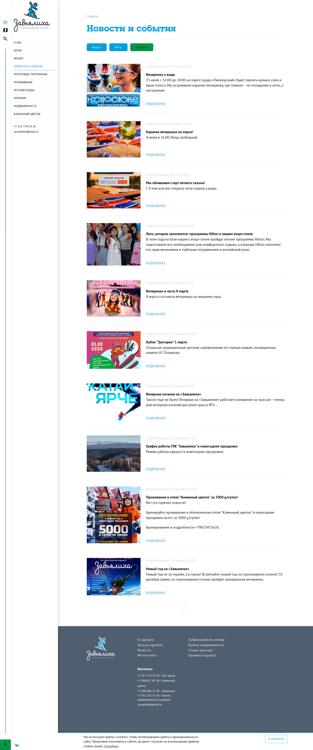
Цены (18, 50)
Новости (144, 650)
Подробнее (111, 746)
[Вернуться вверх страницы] (5, 744)
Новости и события (28, 66)
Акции (18, 58)
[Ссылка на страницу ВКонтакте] (17, 745)
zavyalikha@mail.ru (26, 131)
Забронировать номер (206, 640)
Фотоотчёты (147, 655)
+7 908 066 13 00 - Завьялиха (156, 691)
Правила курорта (202, 655)
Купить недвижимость (206, 645)
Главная (92, 16)
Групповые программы (30, 74)
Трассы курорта (150, 645)
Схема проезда (200, 650)
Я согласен (276, 739)
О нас (18, 42)
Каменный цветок (27, 114)
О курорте (145, 640)
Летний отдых (24, 90)
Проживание (23, 82)
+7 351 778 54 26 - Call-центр (156, 675)
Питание (20, 98)
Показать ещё (185, 607)
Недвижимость (25, 106)
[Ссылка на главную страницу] (32, 17)
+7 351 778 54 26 (25, 126)
